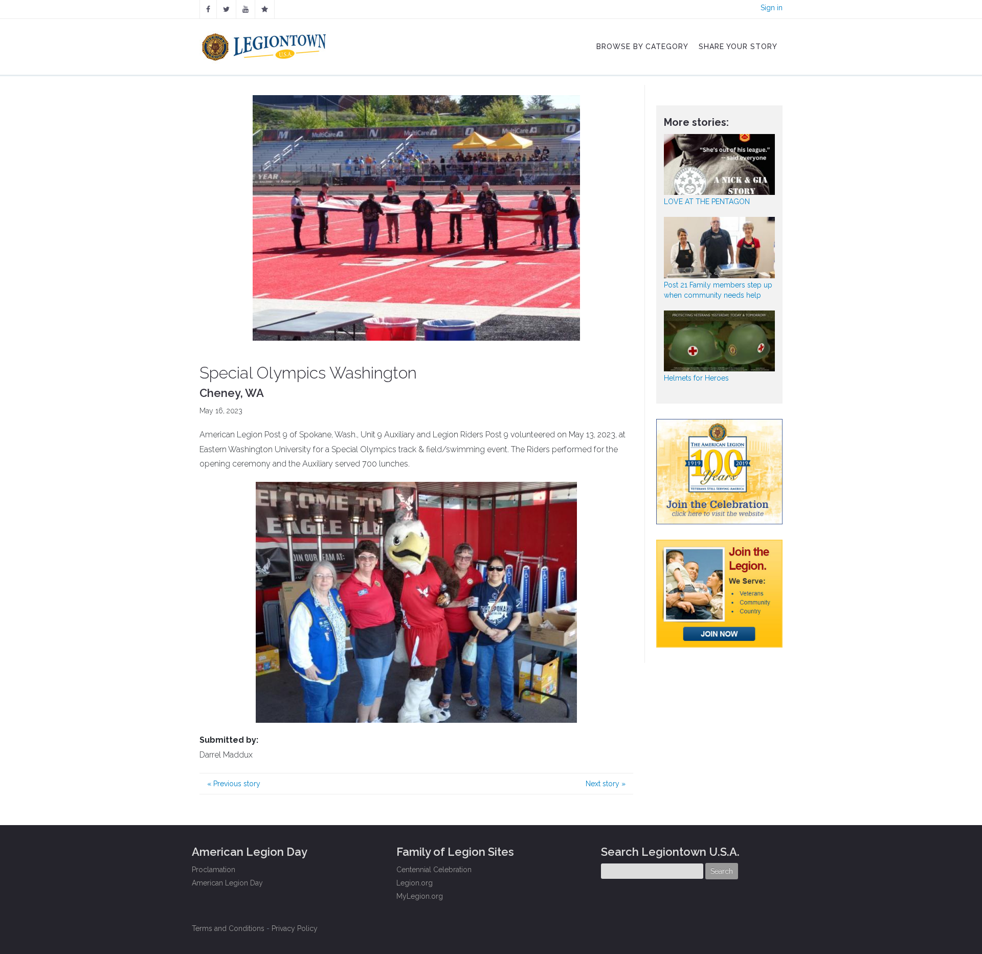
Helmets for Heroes (696, 378)
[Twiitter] (226, 9)
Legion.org (414, 883)
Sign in (772, 8)
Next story (606, 784)
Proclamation (213, 870)
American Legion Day (227, 883)
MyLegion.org (419, 896)
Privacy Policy (295, 928)
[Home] (265, 44)
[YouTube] (245, 9)
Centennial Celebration (434, 870)
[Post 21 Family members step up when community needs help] (719, 247)
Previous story (233, 784)
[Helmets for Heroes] (719, 340)
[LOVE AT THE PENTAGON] (719, 164)
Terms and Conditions (228, 928)
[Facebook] (208, 9)
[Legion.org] (264, 9)
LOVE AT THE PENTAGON (707, 201)
